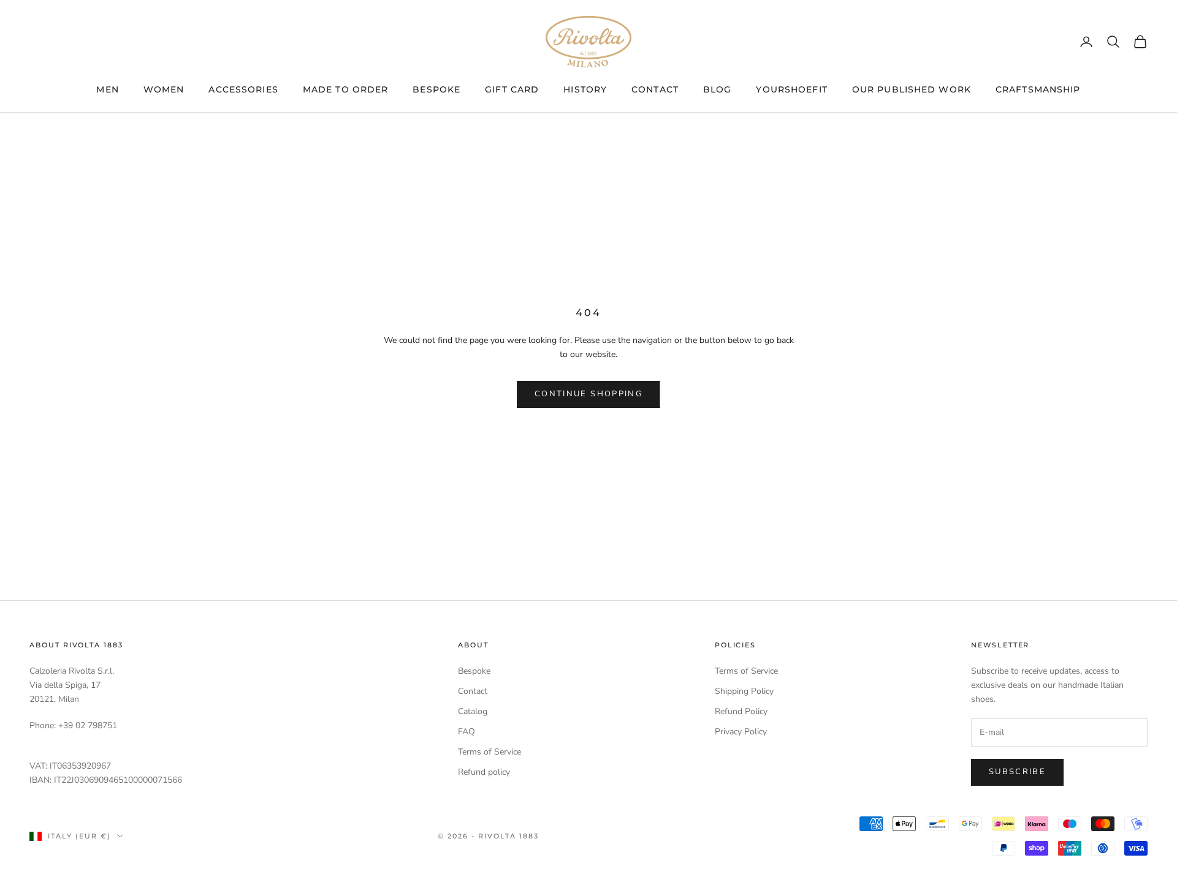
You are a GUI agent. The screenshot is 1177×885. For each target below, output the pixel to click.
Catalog (472, 711)
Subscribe (1017, 771)
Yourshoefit (791, 89)
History (585, 89)
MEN (107, 89)
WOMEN (164, 89)
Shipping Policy (744, 691)
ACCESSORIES (243, 89)
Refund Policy (741, 711)
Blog (717, 89)
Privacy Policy (741, 731)
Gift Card (512, 89)
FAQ (466, 731)
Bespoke (436, 89)
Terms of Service (489, 752)
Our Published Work (911, 89)
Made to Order (346, 89)
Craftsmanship (1038, 89)
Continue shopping (588, 393)
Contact (655, 89)
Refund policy (484, 772)
